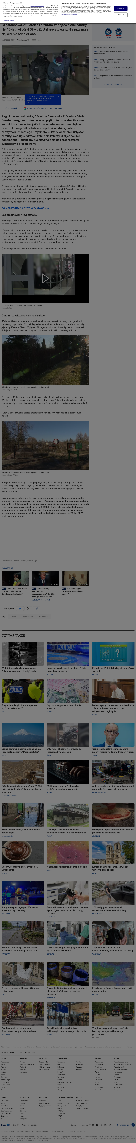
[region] (68, 12)
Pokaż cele (120, 15)
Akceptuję (120, 8)
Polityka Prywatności (9, 20)
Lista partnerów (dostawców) (69, 14)
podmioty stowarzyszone (37, 6)
